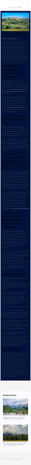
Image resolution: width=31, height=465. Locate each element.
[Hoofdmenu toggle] (27, 2)
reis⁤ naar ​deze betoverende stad (20, 208)
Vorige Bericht (15, 383)
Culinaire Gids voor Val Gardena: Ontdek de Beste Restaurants (14, 418)
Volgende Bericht (15, 387)
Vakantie (4, 38)
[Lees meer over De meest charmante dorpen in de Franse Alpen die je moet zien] (15, 433)
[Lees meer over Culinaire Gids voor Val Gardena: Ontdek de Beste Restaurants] (15, 406)
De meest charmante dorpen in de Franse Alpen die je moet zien (15, 444)
